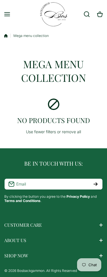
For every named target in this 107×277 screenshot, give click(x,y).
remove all (71, 131)
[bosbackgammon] (53, 14)
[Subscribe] (95, 184)
